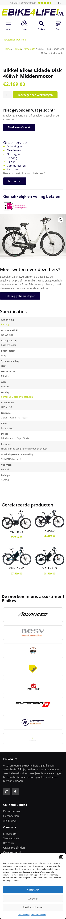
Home (7, 48)
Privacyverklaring (38, 914)
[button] (61, 857)
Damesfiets (29, 48)
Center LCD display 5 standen (17, 396)
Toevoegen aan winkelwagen (35, 95)
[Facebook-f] (15, 791)
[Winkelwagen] (58, 23)
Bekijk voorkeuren (33, 907)
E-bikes (17, 48)
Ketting (5, 324)
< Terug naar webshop (14, 39)
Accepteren (33, 889)
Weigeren (33, 898)
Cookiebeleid (23, 914)
